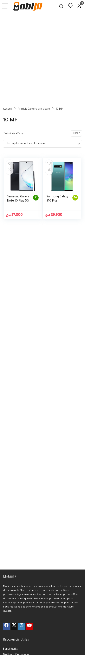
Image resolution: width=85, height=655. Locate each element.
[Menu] (5, 6)
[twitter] (14, 626)
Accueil (7, 109)
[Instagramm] (21, 626)
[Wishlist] (70, 6)
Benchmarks (10, 649)
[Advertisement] (42, 57)
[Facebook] (6, 626)
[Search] (61, 6)
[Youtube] (29, 626)
